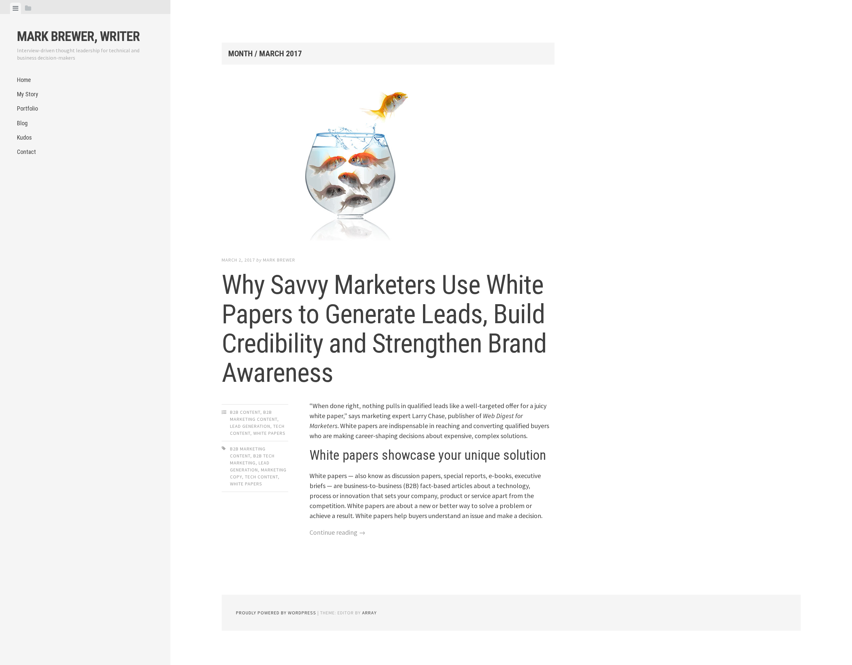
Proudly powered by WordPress (276, 613)
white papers (246, 484)
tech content (261, 477)
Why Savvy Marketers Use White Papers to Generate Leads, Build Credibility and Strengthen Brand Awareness (384, 328)
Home (24, 79)
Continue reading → (337, 532)
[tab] (15, 8)
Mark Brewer (279, 260)
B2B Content (245, 412)
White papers (269, 433)
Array (369, 613)
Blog (22, 123)
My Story (27, 94)
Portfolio (27, 108)
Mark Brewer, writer (78, 36)
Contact (26, 151)
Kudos (24, 137)
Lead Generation (250, 426)
